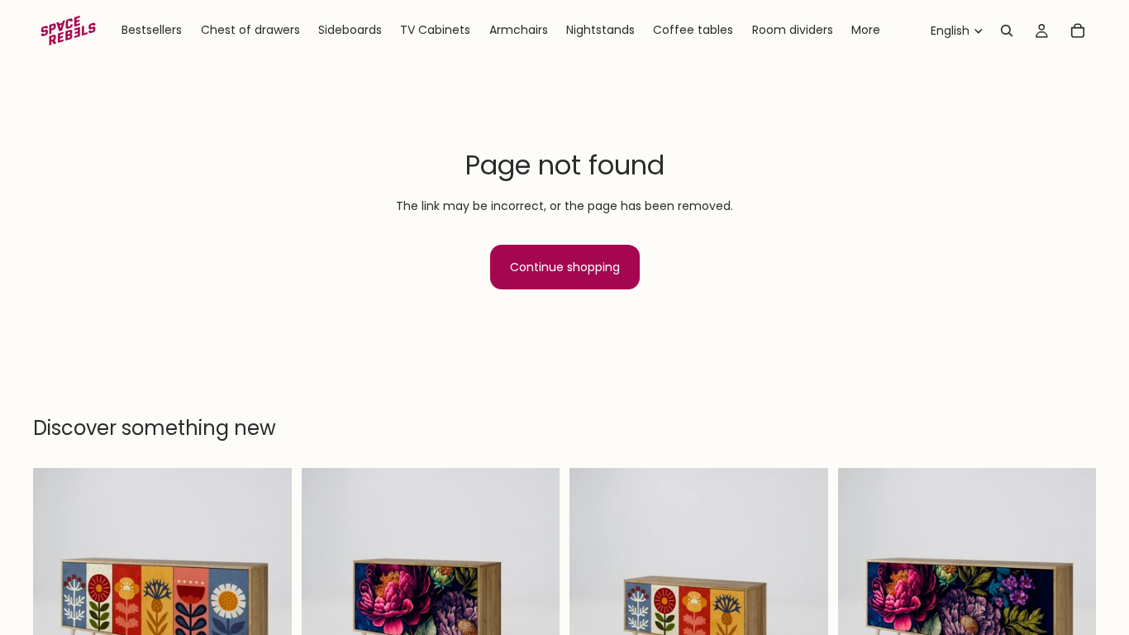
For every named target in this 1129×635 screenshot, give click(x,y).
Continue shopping (565, 267)
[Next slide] (267, 598)
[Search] (1006, 30)
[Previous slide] (58, 598)
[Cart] (1078, 30)
